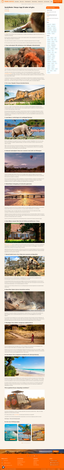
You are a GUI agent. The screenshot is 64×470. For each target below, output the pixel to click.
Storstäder (49, 33)
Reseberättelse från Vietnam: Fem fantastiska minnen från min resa (52, 15)
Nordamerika (49, 61)
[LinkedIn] (32, 456)
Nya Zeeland (54, 61)
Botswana (49, 41)
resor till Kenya (16, 414)
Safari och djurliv (53, 31)
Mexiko (52, 59)
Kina (52, 52)
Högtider (49, 26)
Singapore (49, 65)
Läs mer (48, 16)
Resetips (49, 31)
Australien (49, 39)
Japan (48, 48)
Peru (56, 63)
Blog (51, 1)
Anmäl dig (55, 451)
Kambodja (52, 48)
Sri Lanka (53, 65)
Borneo (55, 39)
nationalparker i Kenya (8, 73)
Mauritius (49, 59)
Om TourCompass (20, 458)
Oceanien (49, 63)
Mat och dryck (53, 26)
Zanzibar (49, 72)
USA (48, 70)
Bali (52, 39)
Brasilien (53, 41)
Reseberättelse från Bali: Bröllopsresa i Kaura (52, 19)
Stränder (53, 33)
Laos (48, 54)
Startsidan (17, 1)
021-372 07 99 (58, 1)
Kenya (53, 50)
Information (35, 458)
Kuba (55, 52)
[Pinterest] (37, 456)
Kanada (56, 48)
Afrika (48, 37)
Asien (55, 37)
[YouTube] (34, 456)
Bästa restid (49, 24)
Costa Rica (53, 43)
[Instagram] (30, 456)
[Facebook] (27, 456)
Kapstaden (49, 50)
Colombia (49, 43)
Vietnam (51, 70)
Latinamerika (52, 54)
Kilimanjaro (49, 52)
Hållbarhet (53, 24)
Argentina (52, 37)
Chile (56, 41)
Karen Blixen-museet (9, 244)
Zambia (55, 70)
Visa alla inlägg (7, 10)
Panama (53, 63)
